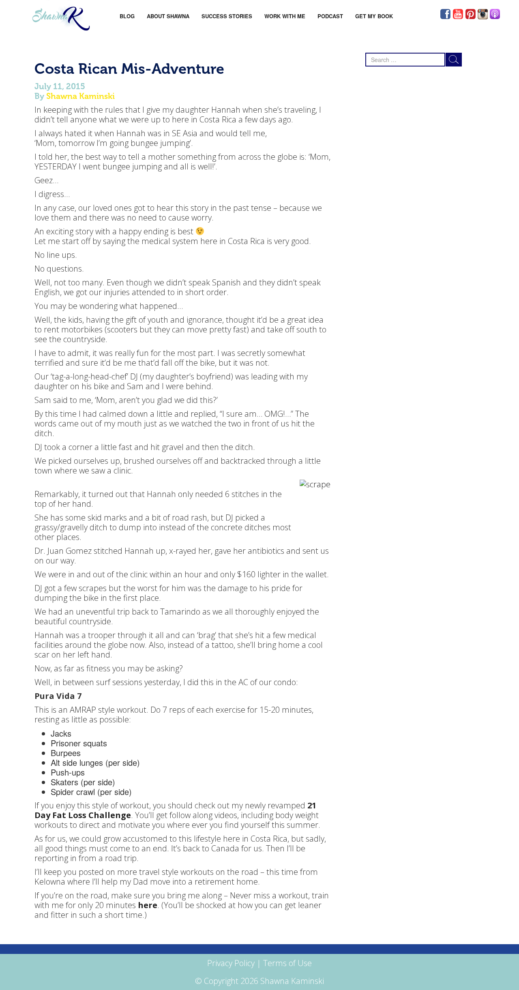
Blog (127, 16)
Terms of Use (287, 963)
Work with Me (284, 16)
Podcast (330, 16)
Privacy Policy (231, 963)
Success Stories (227, 16)
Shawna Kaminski (80, 96)
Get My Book (374, 16)
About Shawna (168, 16)
